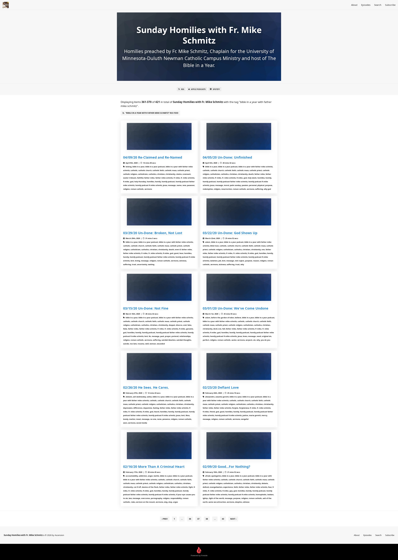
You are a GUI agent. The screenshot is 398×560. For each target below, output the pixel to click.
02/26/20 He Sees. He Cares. (146, 387)
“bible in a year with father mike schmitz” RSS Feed (151, 113)
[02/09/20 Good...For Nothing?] (238, 445)
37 (198, 519)
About (354, 4)
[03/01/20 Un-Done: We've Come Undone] (238, 287)
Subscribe (390, 4)
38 (207, 519)
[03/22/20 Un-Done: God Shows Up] (238, 211)
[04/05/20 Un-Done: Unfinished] (238, 136)
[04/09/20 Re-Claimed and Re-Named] (159, 136)
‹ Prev (165, 519)
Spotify (216, 89)
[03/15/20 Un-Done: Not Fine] (159, 287)
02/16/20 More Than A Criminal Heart (154, 466)
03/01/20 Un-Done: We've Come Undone (235, 308)
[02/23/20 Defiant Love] (238, 366)
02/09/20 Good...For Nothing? (226, 466)
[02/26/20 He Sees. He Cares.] (159, 366)
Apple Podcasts (198, 89)
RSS (182, 89)
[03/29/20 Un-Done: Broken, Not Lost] (159, 211)
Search (377, 4)
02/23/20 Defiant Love (221, 387)
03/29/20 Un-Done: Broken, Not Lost (152, 233)
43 (223, 519)
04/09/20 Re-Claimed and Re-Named (152, 157)
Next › (233, 519)
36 (190, 519)
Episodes (365, 4)
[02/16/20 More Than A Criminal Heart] (159, 445)
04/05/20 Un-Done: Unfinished (227, 157)
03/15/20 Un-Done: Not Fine (145, 308)
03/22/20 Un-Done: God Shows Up (230, 233)
